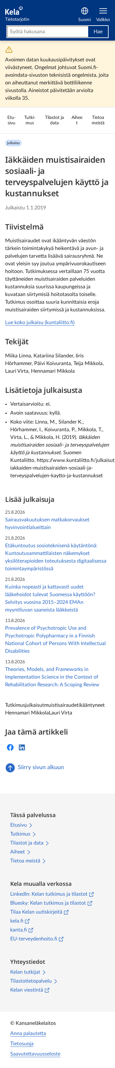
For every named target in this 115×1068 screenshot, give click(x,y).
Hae (98, 31)
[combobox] (47, 31)
